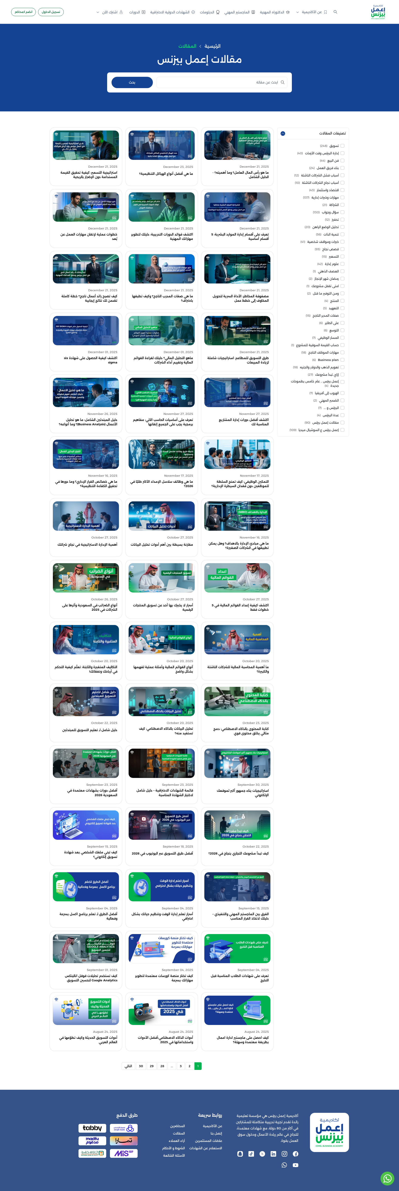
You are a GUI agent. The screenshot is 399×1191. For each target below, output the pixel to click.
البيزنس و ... (328, 408)
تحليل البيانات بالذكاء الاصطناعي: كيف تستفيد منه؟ (166, 731)
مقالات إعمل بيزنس (322, 422)
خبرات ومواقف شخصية (319, 242)
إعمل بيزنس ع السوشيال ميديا (314, 430)
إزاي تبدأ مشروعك (323, 374)
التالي (128, 1066)
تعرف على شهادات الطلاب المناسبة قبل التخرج (240, 978)
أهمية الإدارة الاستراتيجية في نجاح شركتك (87, 544)
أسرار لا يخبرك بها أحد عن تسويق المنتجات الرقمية (163, 607)
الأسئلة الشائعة (174, 1155)
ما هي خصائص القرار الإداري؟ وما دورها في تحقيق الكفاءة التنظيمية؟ (86, 484)
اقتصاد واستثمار (324, 190)
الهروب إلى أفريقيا (324, 393)
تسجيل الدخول (51, 12)
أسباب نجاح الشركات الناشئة (317, 183)
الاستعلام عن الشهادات (205, 1148)
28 (162, 1066)
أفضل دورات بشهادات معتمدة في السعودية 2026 (92, 793)
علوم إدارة (328, 264)
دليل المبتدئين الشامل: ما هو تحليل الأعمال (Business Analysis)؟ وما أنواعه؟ (88, 422)
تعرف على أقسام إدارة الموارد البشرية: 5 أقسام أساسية (240, 237)
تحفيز (332, 219)
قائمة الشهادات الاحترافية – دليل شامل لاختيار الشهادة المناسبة (164, 793)
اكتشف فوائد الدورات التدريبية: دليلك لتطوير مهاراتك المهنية (162, 237)
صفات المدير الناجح (322, 315)
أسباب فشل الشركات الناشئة (316, 175)
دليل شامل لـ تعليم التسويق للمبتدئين (89, 730)
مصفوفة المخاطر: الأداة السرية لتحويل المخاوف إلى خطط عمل (241, 298)
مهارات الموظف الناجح (320, 352)
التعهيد (331, 308)
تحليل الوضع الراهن (322, 227)
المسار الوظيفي (325, 337)
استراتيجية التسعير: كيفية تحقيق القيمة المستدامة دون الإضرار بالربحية (88, 175)
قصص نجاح (327, 249)
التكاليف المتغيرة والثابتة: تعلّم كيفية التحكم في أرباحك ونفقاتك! (86, 669)
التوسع (331, 330)
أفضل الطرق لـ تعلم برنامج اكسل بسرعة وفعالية (88, 916)
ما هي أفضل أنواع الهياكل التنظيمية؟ (166, 174)
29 (152, 1066)
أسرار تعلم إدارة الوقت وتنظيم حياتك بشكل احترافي (162, 916)
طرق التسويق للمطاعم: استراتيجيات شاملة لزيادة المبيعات (238, 360)
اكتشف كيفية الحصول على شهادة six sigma (90, 360)
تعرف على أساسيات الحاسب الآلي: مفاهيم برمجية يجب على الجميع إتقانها (163, 422)
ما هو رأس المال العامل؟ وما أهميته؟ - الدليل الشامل (240, 175)
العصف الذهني (326, 271)
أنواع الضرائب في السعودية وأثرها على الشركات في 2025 (89, 607)
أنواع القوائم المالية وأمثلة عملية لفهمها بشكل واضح (163, 669)
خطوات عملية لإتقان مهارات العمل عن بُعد (88, 237)
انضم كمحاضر (23, 12)
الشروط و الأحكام (173, 1148)
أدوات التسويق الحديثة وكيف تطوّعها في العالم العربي (88, 1040)
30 (141, 1066)
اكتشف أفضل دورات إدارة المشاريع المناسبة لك (244, 422)
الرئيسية (213, 46)
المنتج (331, 301)
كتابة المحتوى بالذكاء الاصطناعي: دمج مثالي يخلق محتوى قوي (241, 731)
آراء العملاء (177, 1141)
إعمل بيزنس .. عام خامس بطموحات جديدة (315, 383)
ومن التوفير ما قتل (323, 293)
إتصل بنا (216, 1133)
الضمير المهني (326, 400)
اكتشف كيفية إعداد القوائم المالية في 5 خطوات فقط (240, 607)
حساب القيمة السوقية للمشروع (315, 345)
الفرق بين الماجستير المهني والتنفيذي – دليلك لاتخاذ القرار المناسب (240, 916)
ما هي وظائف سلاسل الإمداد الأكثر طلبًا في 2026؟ (161, 484)
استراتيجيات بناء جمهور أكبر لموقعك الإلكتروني (243, 793)
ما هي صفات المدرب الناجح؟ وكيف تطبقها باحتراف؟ (162, 298)
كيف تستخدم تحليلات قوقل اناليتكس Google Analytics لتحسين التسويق (91, 978)
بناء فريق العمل (324, 168)
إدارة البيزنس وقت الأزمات (318, 153)
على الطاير (329, 323)
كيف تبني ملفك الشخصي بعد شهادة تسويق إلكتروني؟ (90, 854)
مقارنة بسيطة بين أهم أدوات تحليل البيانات (162, 544)
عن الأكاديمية (212, 1126)
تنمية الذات (327, 234)
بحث (132, 82)
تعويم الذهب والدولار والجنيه (316, 367)
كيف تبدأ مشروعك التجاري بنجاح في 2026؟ (239, 853)
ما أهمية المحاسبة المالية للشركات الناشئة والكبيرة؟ (238, 669)
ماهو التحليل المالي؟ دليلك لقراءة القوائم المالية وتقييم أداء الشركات (163, 360)
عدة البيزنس (328, 415)
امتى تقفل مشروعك (322, 286)
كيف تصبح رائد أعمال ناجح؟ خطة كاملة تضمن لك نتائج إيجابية (89, 298)
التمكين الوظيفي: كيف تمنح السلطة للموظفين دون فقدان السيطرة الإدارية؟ (240, 484)
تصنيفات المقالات (332, 133)
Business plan (325, 360)
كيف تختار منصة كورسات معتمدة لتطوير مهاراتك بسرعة (164, 978)
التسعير (330, 256)
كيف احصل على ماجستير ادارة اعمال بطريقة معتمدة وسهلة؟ (243, 1040)
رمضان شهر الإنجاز (324, 278)
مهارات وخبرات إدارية (321, 197)
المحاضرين (177, 1126)
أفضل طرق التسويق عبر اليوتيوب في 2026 (162, 853)
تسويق (329, 146)
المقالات (179, 1133)
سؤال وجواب (326, 212)
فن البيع (329, 160)
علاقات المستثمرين (208, 1141)
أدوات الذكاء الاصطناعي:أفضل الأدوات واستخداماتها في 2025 (165, 1040)
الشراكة (330, 205)
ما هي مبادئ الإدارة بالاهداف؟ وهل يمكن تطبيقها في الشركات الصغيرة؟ (239, 546)
